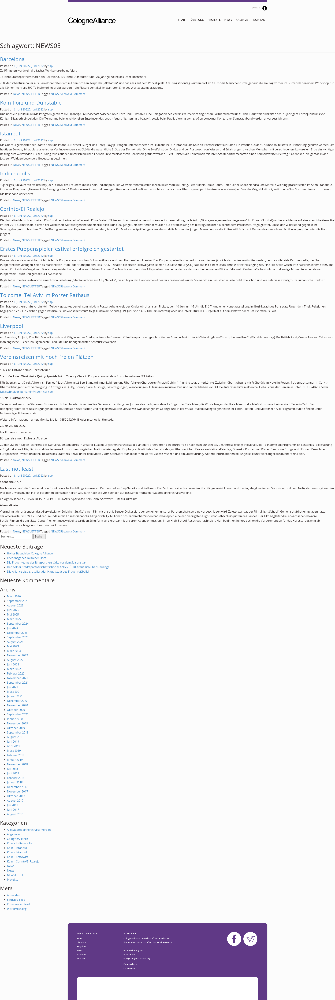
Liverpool (11, 325)
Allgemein (13, 834)
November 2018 (17, 764)
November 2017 (17, 791)
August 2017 (15, 800)
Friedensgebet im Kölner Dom (26, 558)
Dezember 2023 (17, 633)
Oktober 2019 (16, 728)
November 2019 (17, 723)
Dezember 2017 (17, 787)
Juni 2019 (13, 741)
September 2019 (17, 732)
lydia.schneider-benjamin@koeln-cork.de (26, 392)
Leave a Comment (73, 94)
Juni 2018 (13, 773)
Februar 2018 (15, 778)
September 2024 (17, 623)
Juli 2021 (12, 687)
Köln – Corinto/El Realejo (23, 861)
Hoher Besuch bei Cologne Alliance (30, 553)
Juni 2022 (13, 664)
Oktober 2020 (16, 710)
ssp (50, 66)
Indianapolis (15, 173)
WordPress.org (17, 909)
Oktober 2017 (16, 796)
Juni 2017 (13, 810)
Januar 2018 (15, 782)
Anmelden (13, 895)
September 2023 (17, 637)
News (228, 20)
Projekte (214, 20)
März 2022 (14, 669)
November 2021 (17, 678)
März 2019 (14, 751)
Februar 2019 (15, 755)
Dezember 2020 (17, 701)
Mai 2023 (13, 646)
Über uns (197, 20)
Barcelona (12, 59)
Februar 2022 (15, 673)
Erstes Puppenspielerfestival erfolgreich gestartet (62, 248)
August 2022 (15, 660)
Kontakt (260, 20)
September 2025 (17, 601)
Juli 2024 (12, 628)
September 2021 (17, 682)
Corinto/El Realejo (22, 208)
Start (182, 20)
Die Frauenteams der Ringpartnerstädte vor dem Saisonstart (46, 562)
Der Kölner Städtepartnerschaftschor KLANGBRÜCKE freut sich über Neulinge (58, 567)
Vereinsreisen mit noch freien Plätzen (47, 356)
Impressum (129, 968)
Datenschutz (130, 964)
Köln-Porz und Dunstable (31, 102)
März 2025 (14, 619)
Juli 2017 (12, 805)
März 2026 (14, 596)
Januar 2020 (15, 719)
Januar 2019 (15, 760)
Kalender (243, 20)
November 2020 (17, 705)
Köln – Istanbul (17, 848)
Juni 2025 (13, 610)
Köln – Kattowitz (17, 857)
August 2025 (15, 605)
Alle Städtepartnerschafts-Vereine (29, 830)
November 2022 (17, 655)
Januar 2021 (15, 696)
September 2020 (17, 714)
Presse (256, 8)
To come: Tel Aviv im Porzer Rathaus (45, 295)
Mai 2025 (13, 614)
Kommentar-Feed (18, 904)
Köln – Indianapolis (19, 843)
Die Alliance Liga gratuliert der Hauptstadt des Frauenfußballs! (48, 571)
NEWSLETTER (31, 94)
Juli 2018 (12, 769)
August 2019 (15, 737)
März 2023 (14, 651)
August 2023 (15, 642)
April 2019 (13, 746)
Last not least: (17, 468)
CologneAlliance (17, 839)
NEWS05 (56, 94)
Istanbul (10, 133)
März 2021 (14, 692)
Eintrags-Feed (16, 900)
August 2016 (15, 814)
